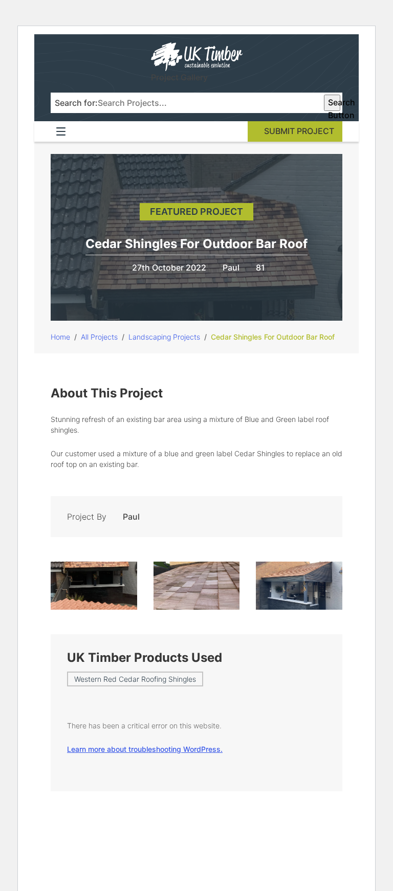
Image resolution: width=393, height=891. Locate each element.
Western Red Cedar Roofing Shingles (135, 679)
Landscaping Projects (164, 336)
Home (60, 336)
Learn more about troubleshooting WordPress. (145, 749)
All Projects (99, 336)
